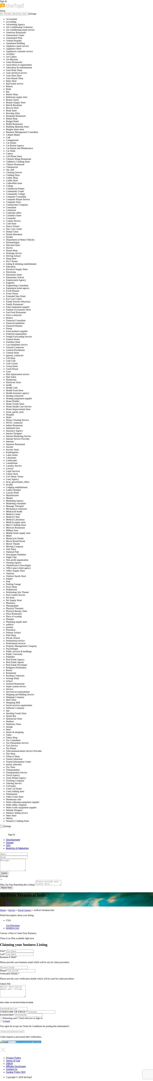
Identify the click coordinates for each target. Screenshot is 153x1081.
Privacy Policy (13, 1057)
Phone (3, 970)
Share (8, 902)
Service (11, 910)
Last (2, 954)
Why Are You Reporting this (17, 884)
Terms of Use (13, 1060)
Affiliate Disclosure (16, 1066)
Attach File (5, 983)
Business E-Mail (35, 959)
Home (3, 910)
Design (9, 842)
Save (8, 905)
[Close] (1, 879)
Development (13, 839)
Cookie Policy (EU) (15, 1072)
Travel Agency (25, 910)
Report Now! (6, 888)
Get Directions (13, 925)
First (2, 951)
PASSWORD (7, 1015)
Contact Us (11, 1069)
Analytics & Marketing (17, 848)
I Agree (6, 1021)
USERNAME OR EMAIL (13, 1011)
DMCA (9, 1063)
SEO (8, 845)
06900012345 (12, 928)
